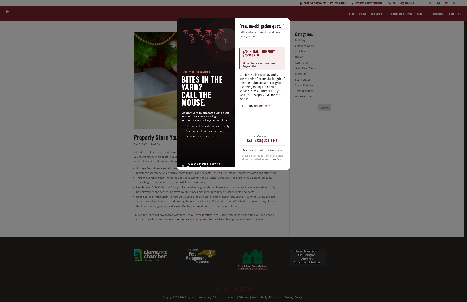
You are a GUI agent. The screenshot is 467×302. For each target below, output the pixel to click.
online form (262, 106)
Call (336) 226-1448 (262, 140)
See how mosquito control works (262, 150)
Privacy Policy (275, 158)
